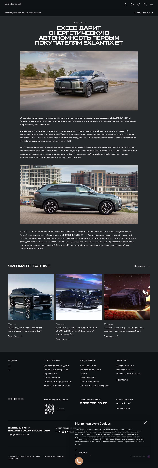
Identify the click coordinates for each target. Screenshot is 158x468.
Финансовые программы (56, 370)
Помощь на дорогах (89, 382)
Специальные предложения (57, 382)
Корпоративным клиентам (57, 386)
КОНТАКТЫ (122, 380)
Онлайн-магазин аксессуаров (94, 386)
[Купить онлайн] (132, 4)
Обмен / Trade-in (52, 378)
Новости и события (125, 366)
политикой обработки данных (119, 429)
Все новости (140, 266)
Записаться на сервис (90, 370)
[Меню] (151, 4)
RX (9, 370)
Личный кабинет (88, 366)
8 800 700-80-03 (93, 403)
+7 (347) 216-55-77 (143, 12)
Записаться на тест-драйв (56, 366)
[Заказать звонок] (145, 4)
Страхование (50, 374)
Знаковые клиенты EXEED (128, 374)
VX (9, 366)
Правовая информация (54, 456)
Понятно (83, 452)
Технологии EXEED (125, 370)
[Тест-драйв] (138, 4)
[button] (145, 423)
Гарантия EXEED (88, 378)
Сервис (83, 374)
